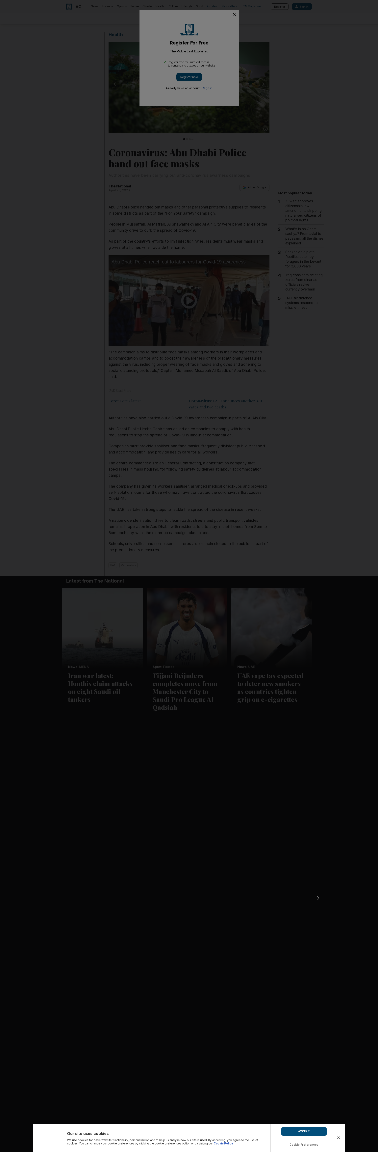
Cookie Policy (223, 1143)
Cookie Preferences (304, 1144)
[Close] (338, 1137)
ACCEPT (304, 1131)
